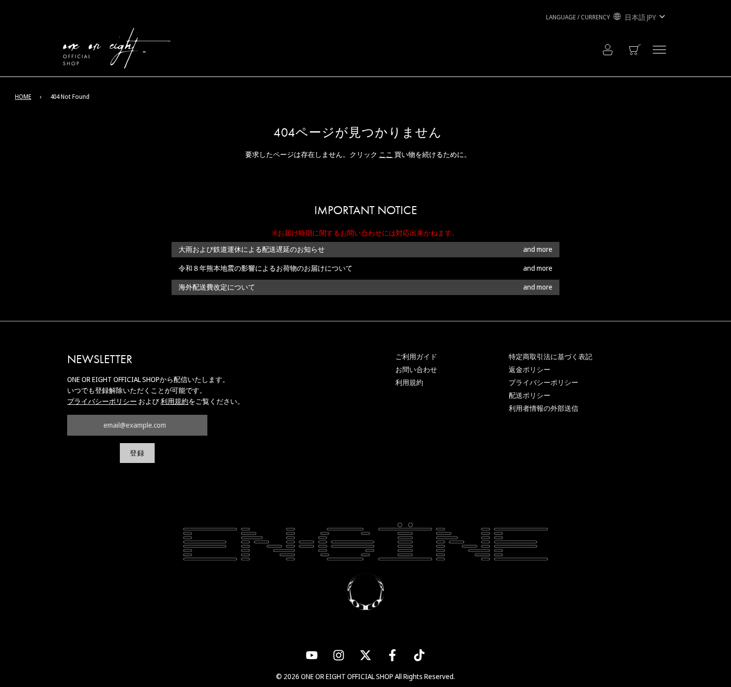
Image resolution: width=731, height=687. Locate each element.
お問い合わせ (416, 369)
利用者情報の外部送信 (543, 408)
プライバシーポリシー (102, 401)
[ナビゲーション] (659, 50)
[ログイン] (607, 49)
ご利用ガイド (416, 356)
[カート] (635, 49)
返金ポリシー (529, 369)
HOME (23, 96)
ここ (386, 154)
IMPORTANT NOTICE (365, 210)
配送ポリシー (529, 395)
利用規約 (174, 401)
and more (537, 249)
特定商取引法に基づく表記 (550, 356)
